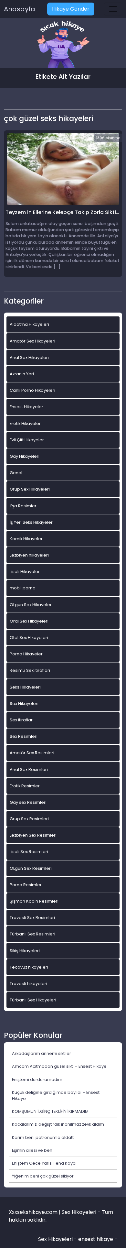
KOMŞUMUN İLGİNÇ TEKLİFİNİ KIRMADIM (50, 1111)
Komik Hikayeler (26, 538)
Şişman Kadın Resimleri (34, 901)
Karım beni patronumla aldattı (43, 1137)
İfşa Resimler (23, 506)
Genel (16, 472)
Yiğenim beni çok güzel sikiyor (43, 1176)
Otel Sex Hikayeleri (29, 637)
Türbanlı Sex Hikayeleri (33, 1000)
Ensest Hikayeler (26, 406)
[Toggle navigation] (113, 9)
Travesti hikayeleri (28, 983)
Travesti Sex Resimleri (32, 917)
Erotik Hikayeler (25, 423)
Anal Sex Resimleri (29, 769)
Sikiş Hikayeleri (25, 950)
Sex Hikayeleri (24, 703)
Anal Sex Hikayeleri (29, 357)
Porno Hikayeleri (27, 654)
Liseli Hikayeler (25, 571)
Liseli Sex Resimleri (29, 851)
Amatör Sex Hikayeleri (32, 341)
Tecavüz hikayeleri (29, 967)
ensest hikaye (95, 1239)
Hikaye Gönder (70, 9)
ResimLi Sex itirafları (30, 670)
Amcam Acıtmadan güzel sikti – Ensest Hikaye (59, 1066)
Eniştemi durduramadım (37, 1079)
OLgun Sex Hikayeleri (31, 604)
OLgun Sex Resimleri (31, 868)
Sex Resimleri (23, 736)
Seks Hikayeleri (25, 687)
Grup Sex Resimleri (29, 818)
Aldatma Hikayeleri (29, 324)
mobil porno (23, 588)
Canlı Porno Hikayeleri (32, 390)
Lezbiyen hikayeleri (29, 555)
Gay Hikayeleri (24, 456)
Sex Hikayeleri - (58, 1239)
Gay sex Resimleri (28, 802)
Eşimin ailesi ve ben (32, 1150)
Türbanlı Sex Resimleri (32, 934)
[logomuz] (63, 45)
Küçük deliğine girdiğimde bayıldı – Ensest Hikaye (56, 1095)
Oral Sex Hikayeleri (29, 621)
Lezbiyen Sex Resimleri (33, 835)
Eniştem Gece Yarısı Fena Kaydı (44, 1163)
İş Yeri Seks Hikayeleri (32, 522)
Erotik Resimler (25, 786)
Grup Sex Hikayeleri (30, 489)
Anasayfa (19, 9)
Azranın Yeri (22, 374)
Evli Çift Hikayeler (27, 440)
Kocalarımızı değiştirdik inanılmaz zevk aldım (58, 1124)
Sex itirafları (22, 720)
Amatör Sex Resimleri (32, 752)
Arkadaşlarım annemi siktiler (41, 1053)
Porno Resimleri (26, 884)
